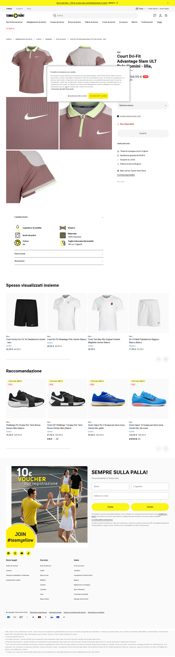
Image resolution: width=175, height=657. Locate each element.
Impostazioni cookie (13, 580)
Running (19, 9)
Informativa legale (55, 612)
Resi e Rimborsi (79, 589)
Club (41, 594)
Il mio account (79, 566)
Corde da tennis (108, 22)
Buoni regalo (164, 9)
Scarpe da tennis (57, 22)
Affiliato (42, 580)
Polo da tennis (61, 39)
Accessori (123, 22)
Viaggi (159, 22)
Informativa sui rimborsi (96, 612)
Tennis (9, 9)
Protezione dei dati (58, 89)
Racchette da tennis (14, 22)
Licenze (9, 570)
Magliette (48, 39)
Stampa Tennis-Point (81, 599)
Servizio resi (44, 575)
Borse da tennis (74, 22)
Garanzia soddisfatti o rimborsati (17, 575)
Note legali (69, 89)
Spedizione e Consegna (82, 585)
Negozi (76, 580)
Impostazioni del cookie (77, 96)
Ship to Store (44, 599)
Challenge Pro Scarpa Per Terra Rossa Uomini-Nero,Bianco (23, 426)
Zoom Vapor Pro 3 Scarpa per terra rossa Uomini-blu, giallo (106, 426)
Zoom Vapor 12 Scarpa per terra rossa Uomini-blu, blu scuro (146, 426)
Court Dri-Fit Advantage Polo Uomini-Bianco (66, 339)
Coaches (43, 589)
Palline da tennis (91, 22)
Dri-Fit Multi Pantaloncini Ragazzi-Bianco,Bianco (144, 341)
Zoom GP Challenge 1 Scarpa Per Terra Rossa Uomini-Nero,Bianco (64, 426)
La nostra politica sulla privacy (102, 520)
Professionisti (147, 22)
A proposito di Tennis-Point (83, 575)
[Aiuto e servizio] (155, 15)
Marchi (134, 22)
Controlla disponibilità (126, 175)
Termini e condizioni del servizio (75, 612)
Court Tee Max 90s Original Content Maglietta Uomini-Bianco (104, 341)
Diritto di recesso (12, 566)
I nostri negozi (153, 9)
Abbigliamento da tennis (36, 22)
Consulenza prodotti (81, 594)
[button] (159, 359)
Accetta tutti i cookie (98, 96)
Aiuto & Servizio (45, 566)
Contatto (77, 570)
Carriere (42, 585)
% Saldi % (10, 29)
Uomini (38, 39)
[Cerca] (55, 15)
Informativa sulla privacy (38, 612)
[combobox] (95, 15)
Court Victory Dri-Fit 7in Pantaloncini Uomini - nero (25, 341)
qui (66, 87)
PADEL (29, 9)
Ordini (42, 570)
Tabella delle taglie (123, 143)
